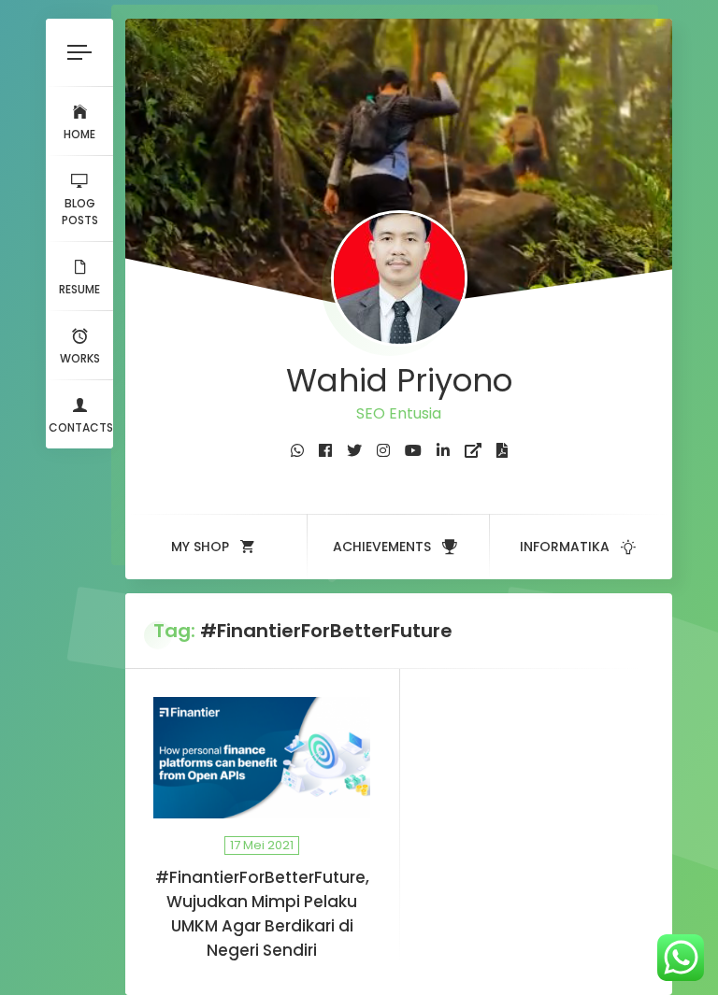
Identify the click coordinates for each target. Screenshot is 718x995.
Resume (79, 289)
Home (79, 134)
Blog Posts (80, 211)
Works (80, 358)
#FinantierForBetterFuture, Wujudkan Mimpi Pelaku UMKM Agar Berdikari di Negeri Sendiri (262, 913)
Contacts (81, 427)
